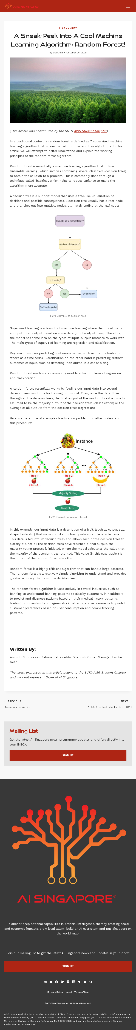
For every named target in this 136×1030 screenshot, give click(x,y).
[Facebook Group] (62, 982)
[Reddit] (85, 982)
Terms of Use (81, 992)
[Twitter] (79, 982)
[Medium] (73, 982)
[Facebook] (57, 982)
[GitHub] (91, 982)
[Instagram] (68, 982)
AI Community (68, 28)
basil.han (58, 52)
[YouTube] (51, 982)
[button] (68, 755)
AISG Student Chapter (90, 131)
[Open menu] (128, 6)
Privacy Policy (55, 992)
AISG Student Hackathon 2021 (110, 704)
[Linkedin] (45, 982)
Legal (69, 992)
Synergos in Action (17, 704)
